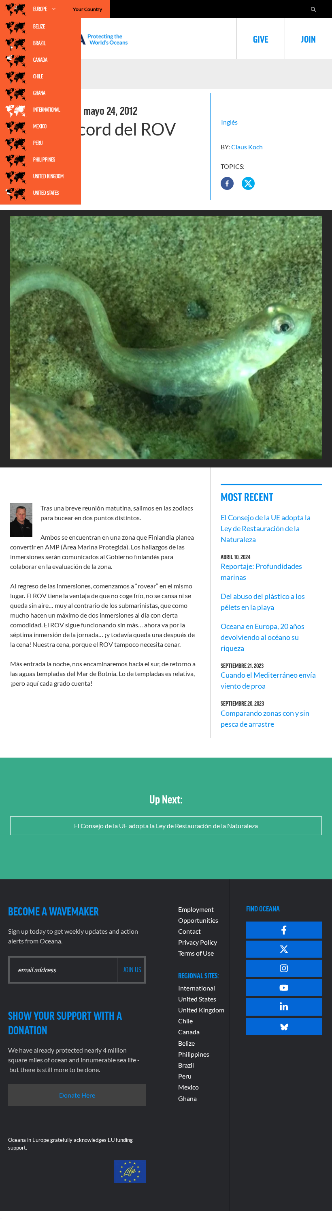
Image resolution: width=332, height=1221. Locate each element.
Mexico (40, 126)
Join (308, 38)
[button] (227, 183)
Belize (39, 26)
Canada (40, 59)
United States (46, 193)
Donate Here (77, 1095)
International (46, 109)
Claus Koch (247, 147)
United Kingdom (48, 176)
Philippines (44, 159)
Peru (38, 143)
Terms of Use (196, 953)
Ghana (39, 93)
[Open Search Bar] (313, 9)
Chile (38, 76)
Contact (189, 931)
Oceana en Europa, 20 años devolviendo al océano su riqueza (262, 637)
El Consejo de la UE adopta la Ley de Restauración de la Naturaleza (266, 528)
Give (260, 38)
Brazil (39, 43)
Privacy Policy (197, 942)
